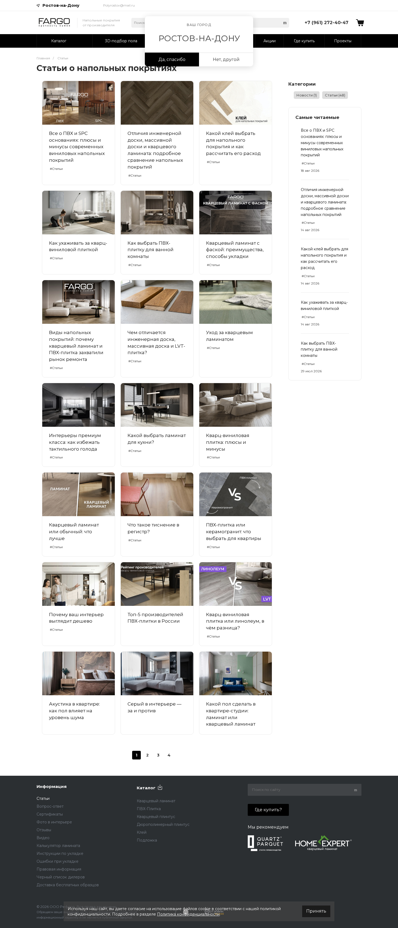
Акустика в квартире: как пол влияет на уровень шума (74, 710)
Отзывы (44, 829)
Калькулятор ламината (58, 845)
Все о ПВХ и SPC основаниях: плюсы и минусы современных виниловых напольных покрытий (322, 142)
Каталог (146, 787)
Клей (141, 832)
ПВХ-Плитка (149, 808)
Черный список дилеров (61, 877)
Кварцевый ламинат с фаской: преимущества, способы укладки (235, 249)
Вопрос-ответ (50, 806)
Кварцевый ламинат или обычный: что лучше (74, 531)
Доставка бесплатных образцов (68, 884)
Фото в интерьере (54, 822)
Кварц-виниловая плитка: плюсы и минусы (227, 442)
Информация (52, 786)
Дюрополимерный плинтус (163, 824)
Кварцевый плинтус (156, 816)
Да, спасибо (171, 59)
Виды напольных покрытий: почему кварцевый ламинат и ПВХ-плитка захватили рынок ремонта (76, 346)
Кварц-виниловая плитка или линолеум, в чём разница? (235, 621)
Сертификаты (50, 814)
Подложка (147, 840)
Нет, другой (226, 59)
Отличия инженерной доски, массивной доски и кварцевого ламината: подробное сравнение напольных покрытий (325, 202)
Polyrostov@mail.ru (119, 5)
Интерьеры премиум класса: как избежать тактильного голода (75, 442)
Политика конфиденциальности (188, 914)
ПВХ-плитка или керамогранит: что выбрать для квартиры (233, 531)
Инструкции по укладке (60, 853)
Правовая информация (59, 869)
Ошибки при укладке (58, 861)
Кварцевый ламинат (156, 800)
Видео (43, 837)
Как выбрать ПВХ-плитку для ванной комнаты (319, 349)
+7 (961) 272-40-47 (326, 22)
